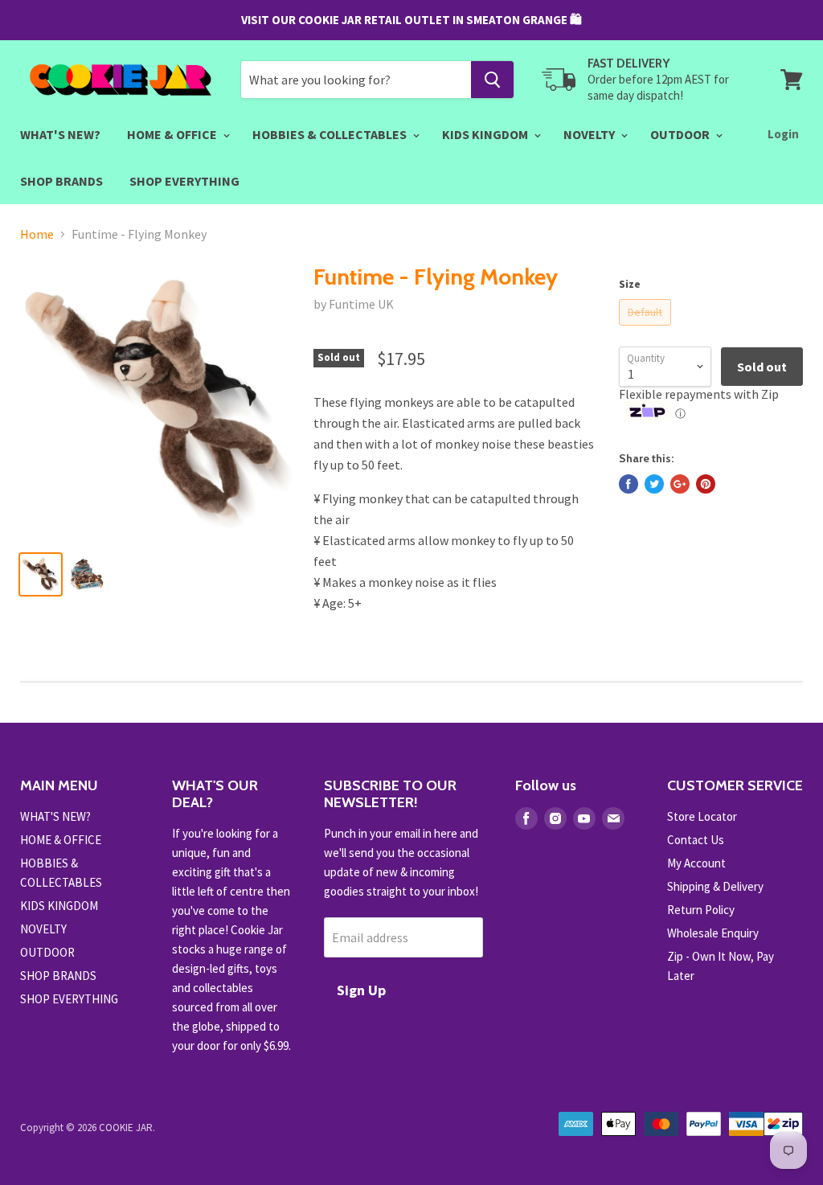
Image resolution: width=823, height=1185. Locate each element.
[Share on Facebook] (628, 484)
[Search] (492, 79)
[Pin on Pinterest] (705, 484)
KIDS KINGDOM (486, 134)
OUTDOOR (681, 134)
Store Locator (702, 816)
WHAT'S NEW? (60, 134)
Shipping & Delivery (715, 886)
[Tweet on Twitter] (654, 484)
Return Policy (701, 909)
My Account (696, 863)
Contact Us (695, 839)
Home (37, 234)
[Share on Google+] (680, 484)
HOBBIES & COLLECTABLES (330, 134)
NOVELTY (590, 134)
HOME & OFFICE (173, 134)
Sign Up (361, 990)
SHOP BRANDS (61, 181)
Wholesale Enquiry (713, 933)
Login (783, 133)
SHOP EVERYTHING (184, 181)
